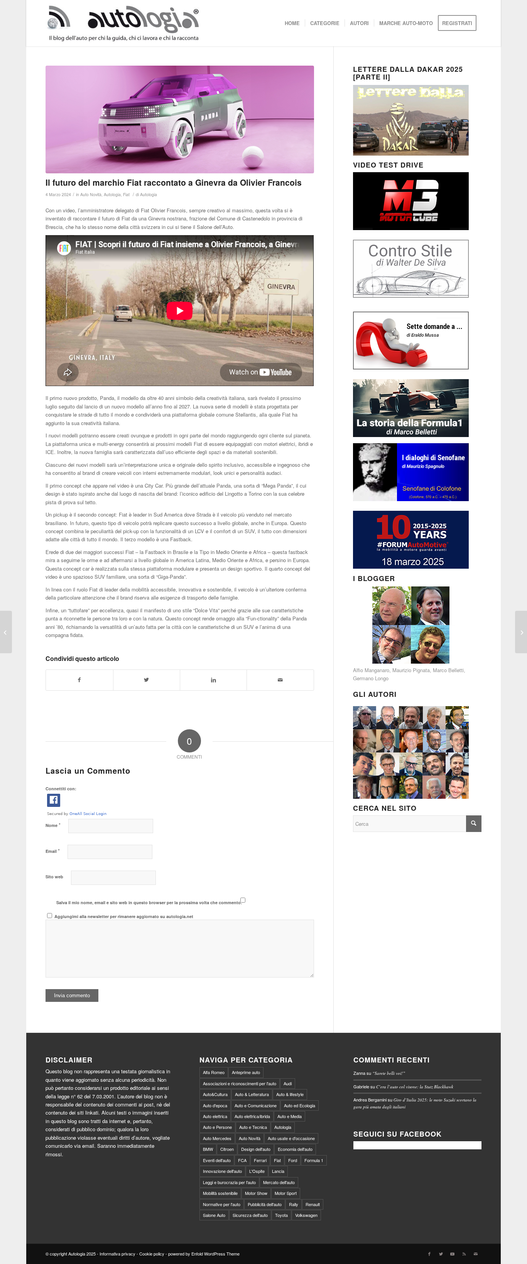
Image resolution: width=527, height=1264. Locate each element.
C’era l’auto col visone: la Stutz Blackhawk (414, 1086)
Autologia (112, 194)
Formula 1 (313, 1160)
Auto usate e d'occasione (291, 1138)
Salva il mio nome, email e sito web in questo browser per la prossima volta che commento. (149, 902)
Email (53, 850)
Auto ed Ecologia (299, 1105)
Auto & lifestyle (290, 1094)
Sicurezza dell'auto (250, 1215)
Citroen (227, 1149)
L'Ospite (257, 1171)
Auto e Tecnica (253, 1127)
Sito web (54, 876)
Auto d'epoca (215, 1105)
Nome (53, 825)
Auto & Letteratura (252, 1094)
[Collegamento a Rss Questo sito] (464, 1253)
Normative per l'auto (221, 1204)
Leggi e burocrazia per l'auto (229, 1182)
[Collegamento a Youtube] (452, 1253)
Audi (288, 1083)
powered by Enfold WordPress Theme (204, 1253)
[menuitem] (292, 23)
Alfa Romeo (214, 1072)
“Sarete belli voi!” (388, 1073)
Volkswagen (306, 1215)
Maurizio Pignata (411, 670)
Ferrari (260, 1160)
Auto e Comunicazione (256, 1105)
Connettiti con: (61, 788)
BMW (208, 1149)
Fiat (126, 194)
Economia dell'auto (295, 1149)
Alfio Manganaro (371, 670)
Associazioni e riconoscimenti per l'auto (239, 1083)
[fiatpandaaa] (180, 119)
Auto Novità (90, 194)
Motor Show (256, 1193)
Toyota (281, 1215)
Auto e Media (289, 1116)
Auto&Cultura (215, 1094)
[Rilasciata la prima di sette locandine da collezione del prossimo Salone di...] (521, 632)
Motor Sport (286, 1193)
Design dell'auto (255, 1149)
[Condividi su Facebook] (79, 680)
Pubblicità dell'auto (265, 1204)
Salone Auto (214, 1215)
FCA (242, 1160)
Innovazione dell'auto (222, 1171)
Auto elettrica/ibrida (252, 1116)
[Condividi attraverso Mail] (280, 680)
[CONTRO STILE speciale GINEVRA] (6, 632)
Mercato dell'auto (279, 1182)
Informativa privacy (117, 1253)
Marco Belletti (448, 670)
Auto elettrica (215, 1116)
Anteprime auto (246, 1072)
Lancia (278, 1171)
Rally (293, 1204)
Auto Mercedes (217, 1138)
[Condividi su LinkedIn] (213, 680)
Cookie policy (151, 1253)
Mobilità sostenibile (220, 1193)
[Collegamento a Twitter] (441, 1253)
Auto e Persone (217, 1127)
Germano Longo (370, 678)
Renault (313, 1204)
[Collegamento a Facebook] (429, 1253)
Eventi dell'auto (217, 1160)
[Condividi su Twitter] (146, 680)
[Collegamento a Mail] (475, 1253)
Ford (292, 1160)
